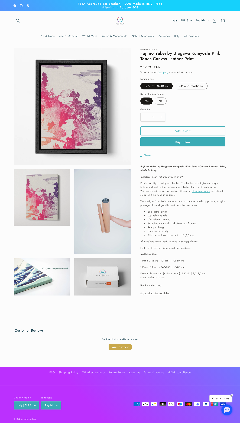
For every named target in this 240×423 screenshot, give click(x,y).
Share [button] (147, 155)
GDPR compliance (179, 372)
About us (134, 372)
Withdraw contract (93, 372)
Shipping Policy (68, 372)
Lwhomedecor (30, 419)
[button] (18, 20)
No (161, 101)
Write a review (120, 347)
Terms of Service (154, 372)
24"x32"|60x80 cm (191, 86)
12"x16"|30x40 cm (156, 86)
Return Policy (117, 372)
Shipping (163, 72)
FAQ (52, 372)
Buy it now (182, 142)
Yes (146, 101)
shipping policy (201, 191)
